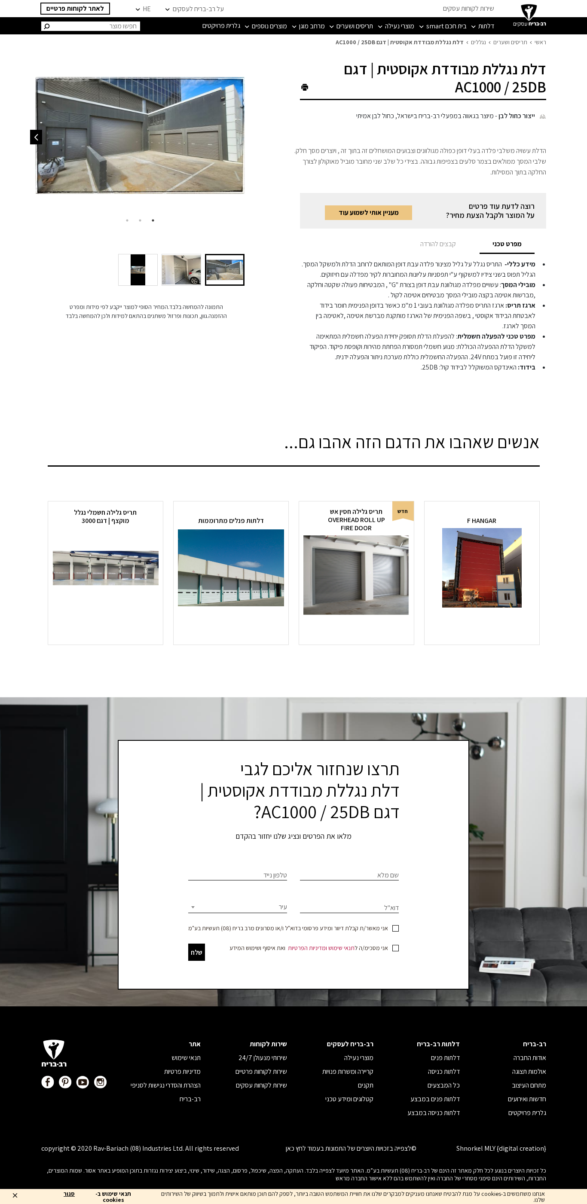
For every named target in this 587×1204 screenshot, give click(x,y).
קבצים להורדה (438, 243)
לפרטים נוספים (482, 623)
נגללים (478, 42)
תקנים (365, 1085)
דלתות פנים (445, 1057)
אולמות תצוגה (529, 1071)
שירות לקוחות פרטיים (261, 1071)
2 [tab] (140, 220)
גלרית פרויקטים (527, 1112)
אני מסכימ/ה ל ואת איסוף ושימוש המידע (308, 948)
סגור (69, 1194)
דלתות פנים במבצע (435, 1098)
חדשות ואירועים (527, 1098)
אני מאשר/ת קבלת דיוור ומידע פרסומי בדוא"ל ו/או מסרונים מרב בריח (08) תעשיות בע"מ (288, 928)
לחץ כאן (296, 1148)
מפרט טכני (507, 243)
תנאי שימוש (341, 948)
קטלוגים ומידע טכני (349, 1098)
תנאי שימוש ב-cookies (113, 1197)
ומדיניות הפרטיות (307, 948)
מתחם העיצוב (529, 1085)
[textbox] (237, 907)
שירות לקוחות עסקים (468, 8)
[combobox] (237, 907)
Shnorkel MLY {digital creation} (501, 1148)
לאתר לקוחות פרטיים (75, 8)
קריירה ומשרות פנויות (347, 1071)
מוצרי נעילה (358, 1057)
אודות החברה (530, 1057)
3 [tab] (127, 220)
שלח (196, 952)
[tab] (507, 244)
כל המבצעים (444, 1085)
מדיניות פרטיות (182, 1071)
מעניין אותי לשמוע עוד (369, 212)
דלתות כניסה (444, 1071)
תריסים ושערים (510, 42)
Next (36, 137)
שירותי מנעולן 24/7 (262, 1057)
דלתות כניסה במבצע (433, 1112)
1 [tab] (153, 220)
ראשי (540, 42)
